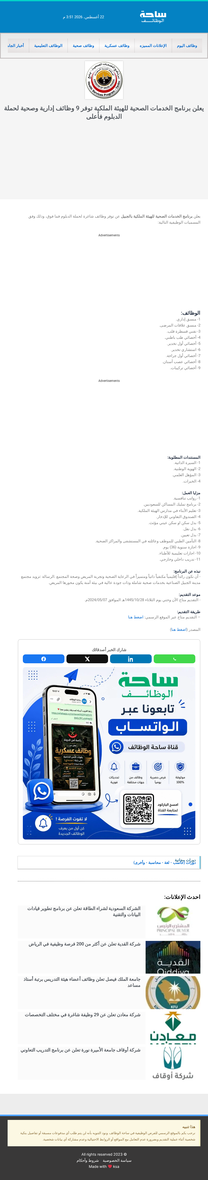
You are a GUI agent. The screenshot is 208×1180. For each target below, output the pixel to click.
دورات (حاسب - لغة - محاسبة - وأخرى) (164, 862)
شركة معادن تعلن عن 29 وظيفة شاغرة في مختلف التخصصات (83, 1014)
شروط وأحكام (88, 1160)
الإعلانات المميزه (153, 45)
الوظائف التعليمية (48, 45)
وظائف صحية (83, 45)
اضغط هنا (135, 617)
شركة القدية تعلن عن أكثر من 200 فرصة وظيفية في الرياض (85, 943)
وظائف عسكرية (117, 45)
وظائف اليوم (187, 45)
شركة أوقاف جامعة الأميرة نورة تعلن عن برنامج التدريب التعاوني (81, 1049)
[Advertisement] (104, 161)
